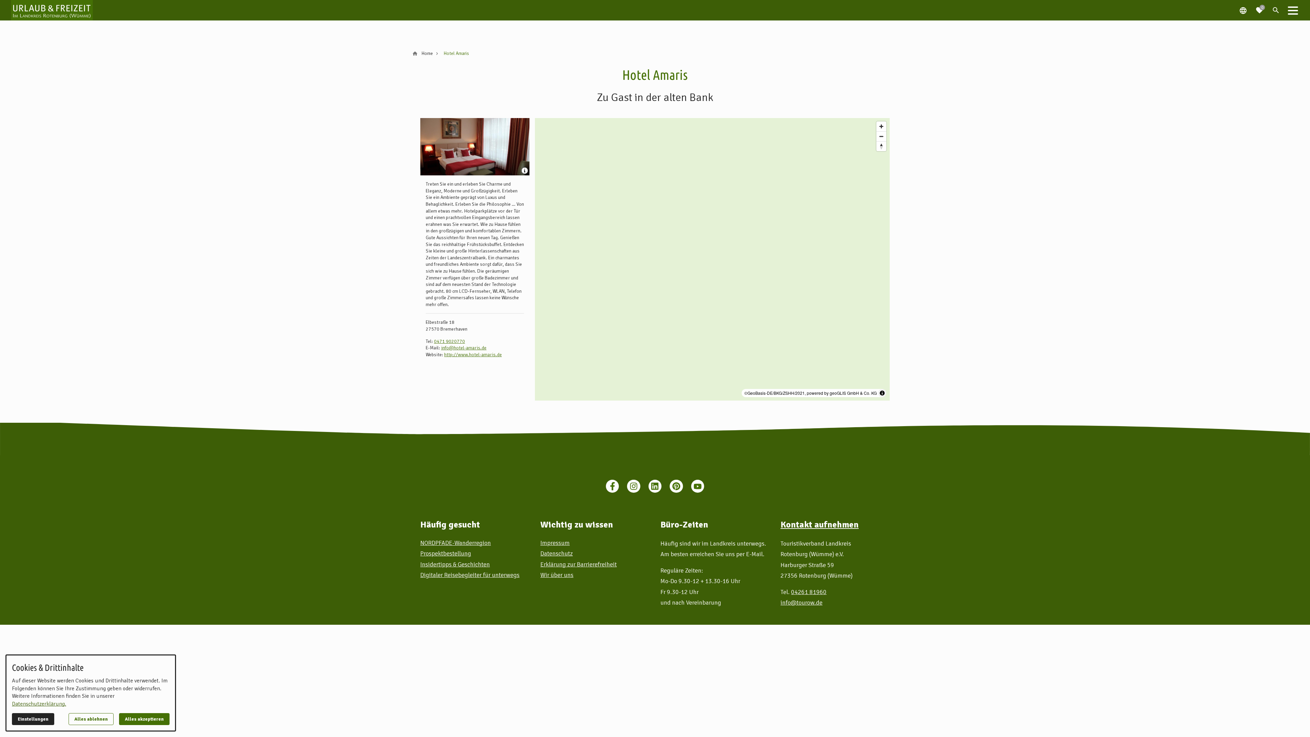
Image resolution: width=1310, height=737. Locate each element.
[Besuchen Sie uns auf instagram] (633, 486)
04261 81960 (809, 592)
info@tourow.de (802, 602)
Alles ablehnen (91, 719)
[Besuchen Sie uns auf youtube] (697, 486)
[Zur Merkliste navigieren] (1259, 7)
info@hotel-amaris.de (463, 348)
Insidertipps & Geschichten (455, 564)
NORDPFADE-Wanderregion (455, 543)
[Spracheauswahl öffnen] (1243, 10)
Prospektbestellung (445, 553)
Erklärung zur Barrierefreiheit (578, 564)
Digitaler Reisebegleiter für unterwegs (470, 575)
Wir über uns (556, 575)
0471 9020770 (449, 341)
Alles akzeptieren (144, 719)
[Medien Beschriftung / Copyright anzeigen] (525, 171)
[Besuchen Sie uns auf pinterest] (676, 486)
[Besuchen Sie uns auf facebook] (612, 486)
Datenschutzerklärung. (39, 703)
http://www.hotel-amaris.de (473, 355)
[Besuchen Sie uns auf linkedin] (655, 486)
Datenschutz (556, 553)
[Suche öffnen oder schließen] (1275, 10)
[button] (1293, 10)
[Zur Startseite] (52, 10)
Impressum (555, 543)
